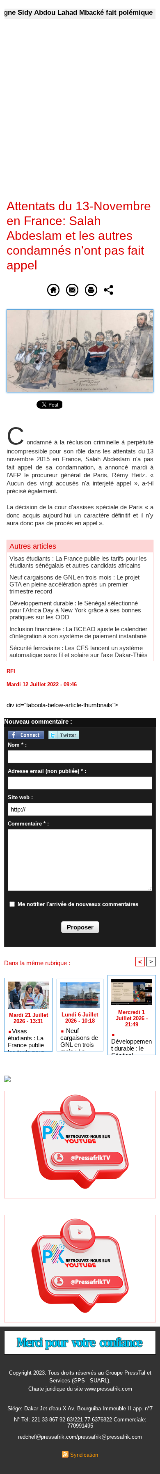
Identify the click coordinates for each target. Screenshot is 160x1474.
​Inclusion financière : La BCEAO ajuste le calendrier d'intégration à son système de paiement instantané (78, 632)
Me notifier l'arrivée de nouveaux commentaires (78, 904)
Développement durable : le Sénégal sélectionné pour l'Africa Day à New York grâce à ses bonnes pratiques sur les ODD (75, 610)
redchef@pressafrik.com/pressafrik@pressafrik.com (80, 1437)
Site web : (20, 797)
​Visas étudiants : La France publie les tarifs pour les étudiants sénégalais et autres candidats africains (78, 562)
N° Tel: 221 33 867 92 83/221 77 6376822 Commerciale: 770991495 (80, 1423)
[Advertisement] (73, 114)
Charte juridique (46, 1389)
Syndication (84, 1455)
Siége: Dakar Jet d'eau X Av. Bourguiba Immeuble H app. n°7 (80, 1408)
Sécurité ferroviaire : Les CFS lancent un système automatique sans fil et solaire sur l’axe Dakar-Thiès (78, 651)
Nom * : (17, 745)
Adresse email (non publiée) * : (47, 771)
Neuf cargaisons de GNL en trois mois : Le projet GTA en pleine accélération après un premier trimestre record (74, 584)
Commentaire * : (28, 824)
